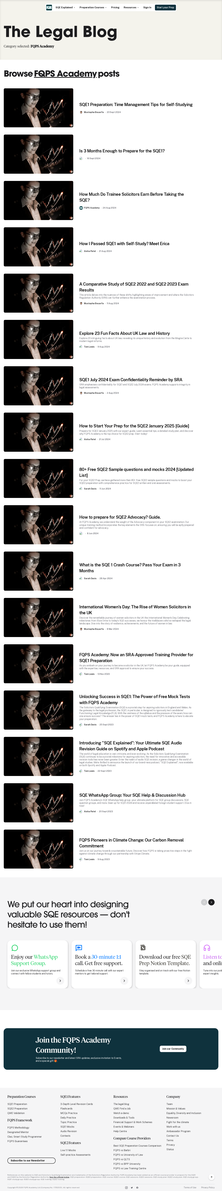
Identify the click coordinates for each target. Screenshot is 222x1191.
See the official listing (59, 1177)
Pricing (115, 7)
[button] (65, 7)
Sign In (147, 7)
